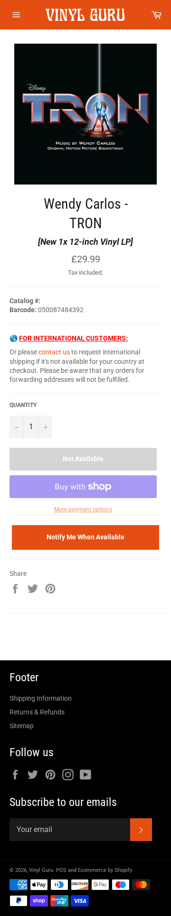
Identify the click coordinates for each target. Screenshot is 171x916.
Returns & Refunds (37, 712)
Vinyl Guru (41, 870)
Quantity (23, 405)
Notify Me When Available (85, 537)
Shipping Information (41, 698)
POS (61, 870)
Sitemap (22, 726)
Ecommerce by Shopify (105, 870)
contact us (54, 352)
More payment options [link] (83, 509)
